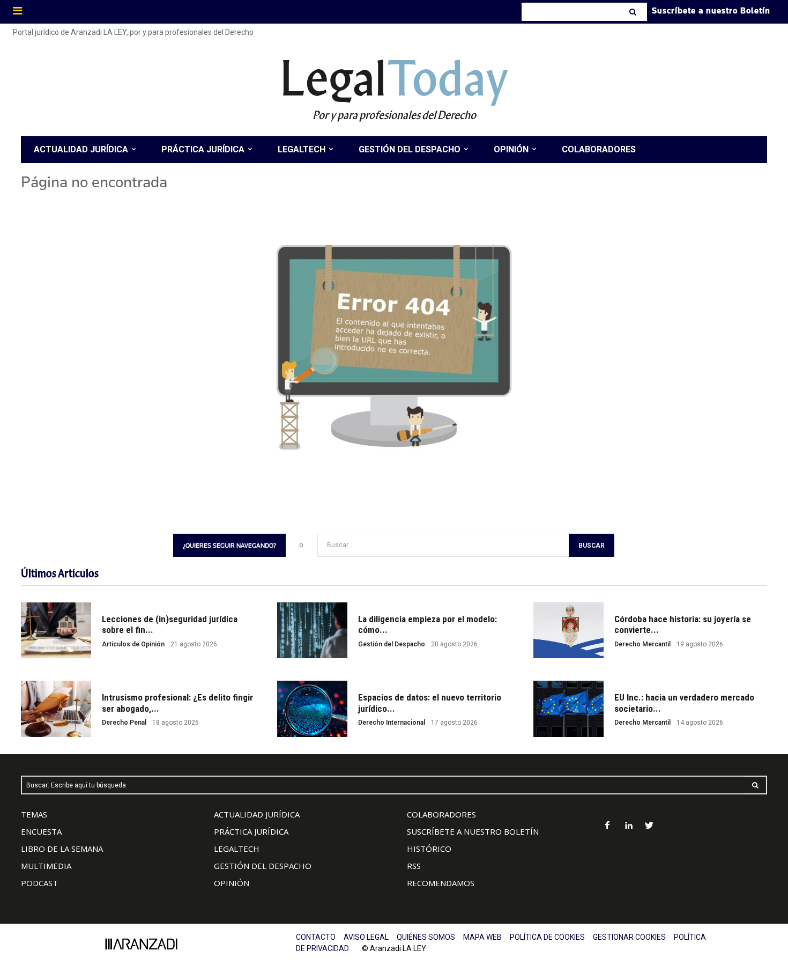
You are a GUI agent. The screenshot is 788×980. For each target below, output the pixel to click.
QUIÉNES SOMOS (426, 937)
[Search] (633, 11)
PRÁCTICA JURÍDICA (251, 831)
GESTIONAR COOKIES (629, 937)
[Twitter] (649, 826)
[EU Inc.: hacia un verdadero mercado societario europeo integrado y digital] (568, 709)
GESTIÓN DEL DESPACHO (262, 865)
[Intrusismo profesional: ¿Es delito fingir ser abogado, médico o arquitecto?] (56, 709)
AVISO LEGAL (366, 937)
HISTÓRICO (429, 848)
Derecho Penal (124, 722)
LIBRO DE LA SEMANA (62, 848)
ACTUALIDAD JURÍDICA (257, 814)
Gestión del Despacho (391, 644)
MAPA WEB (482, 937)
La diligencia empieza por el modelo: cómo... (427, 624)
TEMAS (34, 814)
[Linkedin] (628, 826)
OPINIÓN (231, 883)
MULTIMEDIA (46, 865)
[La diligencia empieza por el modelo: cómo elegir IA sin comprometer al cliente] (312, 630)
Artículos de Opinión (133, 644)
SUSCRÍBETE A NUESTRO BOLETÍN (473, 831)
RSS (414, 865)
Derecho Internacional (391, 722)
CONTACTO (316, 937)
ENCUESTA (41, 831)
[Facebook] (607, 826)
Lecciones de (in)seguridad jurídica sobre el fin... (169, 624)
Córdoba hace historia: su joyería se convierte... (682, 624)
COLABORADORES (441, 814)
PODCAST (39, 883)
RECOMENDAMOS (440, 883)
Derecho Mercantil (642, 644)
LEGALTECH (236, 848)
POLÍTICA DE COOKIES (547, 937)
